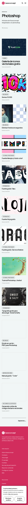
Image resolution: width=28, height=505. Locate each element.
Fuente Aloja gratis (8, 219)
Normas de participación (9, 465)
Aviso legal (5, 457)
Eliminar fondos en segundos (12, 128)
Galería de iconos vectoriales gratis (11, 63)
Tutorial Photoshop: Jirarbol (12, 280)
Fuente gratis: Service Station (12, 250)
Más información (13, 494)
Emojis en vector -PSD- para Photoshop (9, 344)
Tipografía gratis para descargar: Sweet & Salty (11, 312)
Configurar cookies (7, 470)
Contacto (4, 455)
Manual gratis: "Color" (10, 376)
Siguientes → (22, 420)
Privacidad (5, 460)
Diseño (4, 483)
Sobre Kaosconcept (7, 452)
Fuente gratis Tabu (8, 189)
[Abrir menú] (25, 3)
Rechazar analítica (8, 499)
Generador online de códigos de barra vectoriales (12, 407)
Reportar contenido (7, 468)
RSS (3, 473)
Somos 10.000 (7, 97)
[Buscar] (22, 3)
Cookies (4, 462)
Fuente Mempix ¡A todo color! (12, 158)
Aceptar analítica (19, 499)
